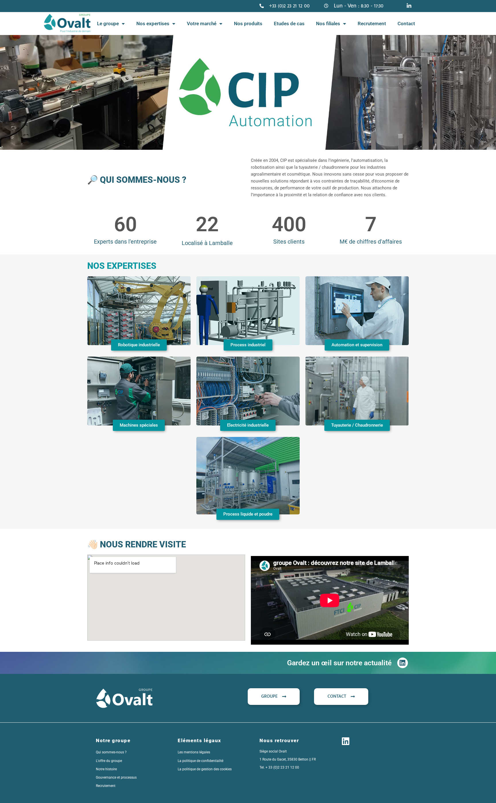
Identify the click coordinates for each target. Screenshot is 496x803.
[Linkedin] (402, 663)
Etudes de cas (289, 23)
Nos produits (248, 23)
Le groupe (108, 23)
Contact (406, 23)
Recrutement (372, 23)
